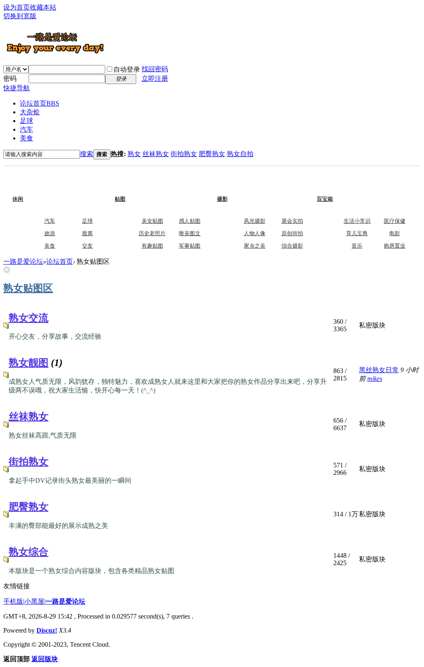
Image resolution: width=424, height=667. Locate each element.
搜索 (86, 153)
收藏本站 (43, 7)
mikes (374, 378)
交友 (87, 246)
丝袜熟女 (155, 153)
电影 (394, 233)
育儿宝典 (357, 233)
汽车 (26, 129)
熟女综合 (28, 552)
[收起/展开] (6, 269)
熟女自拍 (240, 153)
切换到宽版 (19, 15)
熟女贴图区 (28, 288)
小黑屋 (34, 601)
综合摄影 (292, 246)
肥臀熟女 (212, 153)
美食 (26, 138)
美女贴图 (152, 221)
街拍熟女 (184, 153)
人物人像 (254, 233)
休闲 (34, 181)
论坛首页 (39, 103)
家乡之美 (254, 246)
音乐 (357, 246)
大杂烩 (30, 112)
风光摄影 (254, 221)
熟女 (134, 153)
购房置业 (394, 246)
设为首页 (16, 7)
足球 (26, 120)
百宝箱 (341, 181)
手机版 (13, 601)
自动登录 (126, 69)
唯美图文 (189, 233)
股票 (87, 233)
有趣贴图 (152, 246)
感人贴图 (189, 221)
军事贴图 (189, 246)
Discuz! (46, 630)
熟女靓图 (28, 362)
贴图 (136, 181)
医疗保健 (394, 221)
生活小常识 (357, 221)
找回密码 (155, 68)
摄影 (238, 181)
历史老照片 (152, 233)
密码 (10, 78)
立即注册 (155, 78)
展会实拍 (292, 221)
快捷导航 (16, 88)
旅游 (49, 233)
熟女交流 (28, 318)
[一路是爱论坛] (55, 53)
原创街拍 (292, 233)
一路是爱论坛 (23, 261)
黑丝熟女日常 (379, 369)
